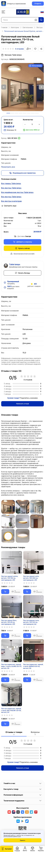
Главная (4, 27)
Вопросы (35, 733)
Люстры (39, 27)
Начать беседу (24, 273)
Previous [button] (3, 87)
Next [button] (41, 87)
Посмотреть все (8, 167)
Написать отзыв (22, 404)
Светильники (28, 27)
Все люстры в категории (11, 201)
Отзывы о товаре (14, 733)
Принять (22, 840)
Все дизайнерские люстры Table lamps (17, 192)
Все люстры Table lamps (11, 188)
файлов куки (17, 836)
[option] (22, 87)
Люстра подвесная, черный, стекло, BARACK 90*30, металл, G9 (33, 666)
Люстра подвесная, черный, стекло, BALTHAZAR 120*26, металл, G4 (11, 710)
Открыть (37, 3)
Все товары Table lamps (11, 183)
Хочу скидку (37, 66)
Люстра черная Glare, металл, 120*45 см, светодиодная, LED (9, 622)
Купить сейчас (24, 248)
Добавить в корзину (24, 242)
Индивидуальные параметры (24, 173)
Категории (15, 27)
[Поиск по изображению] (36, 19)
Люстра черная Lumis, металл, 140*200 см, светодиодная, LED (31, 578)
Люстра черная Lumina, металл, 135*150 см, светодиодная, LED (9, 578)
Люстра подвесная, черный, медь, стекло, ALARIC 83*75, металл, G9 (11, 666)
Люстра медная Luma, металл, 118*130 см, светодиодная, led (31, 622)
